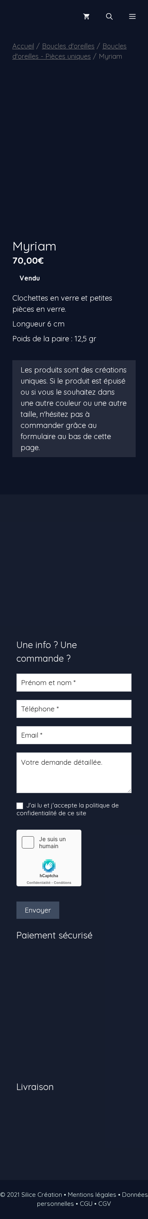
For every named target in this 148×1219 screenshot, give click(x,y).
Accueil (23, 45)
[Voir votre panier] (86, 16)
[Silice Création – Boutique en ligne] (34, 16)
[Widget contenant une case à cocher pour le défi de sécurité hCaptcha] (48, 858)
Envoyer (38, 910)
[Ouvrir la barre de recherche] (109, 16)
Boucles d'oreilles (68, 45)
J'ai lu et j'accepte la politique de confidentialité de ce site (67, 809)
